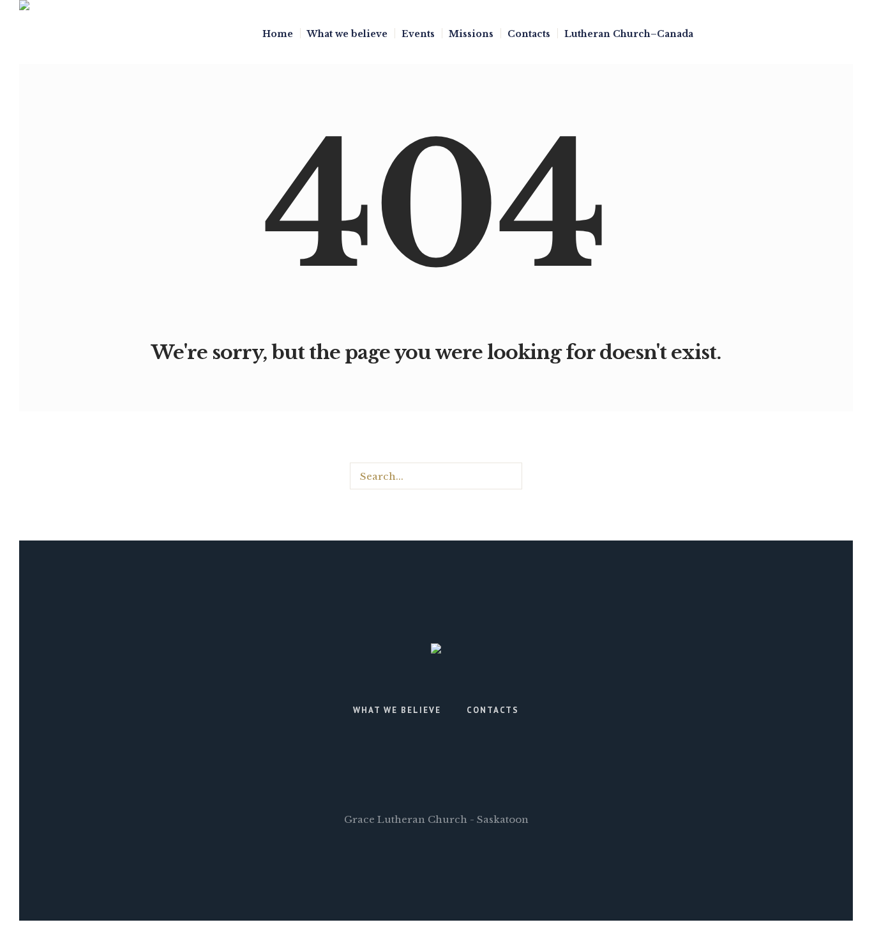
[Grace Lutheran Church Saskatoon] (436, 651)
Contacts (493, 710)
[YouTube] (845, 32)
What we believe (397, 710)
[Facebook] (827, 32)
